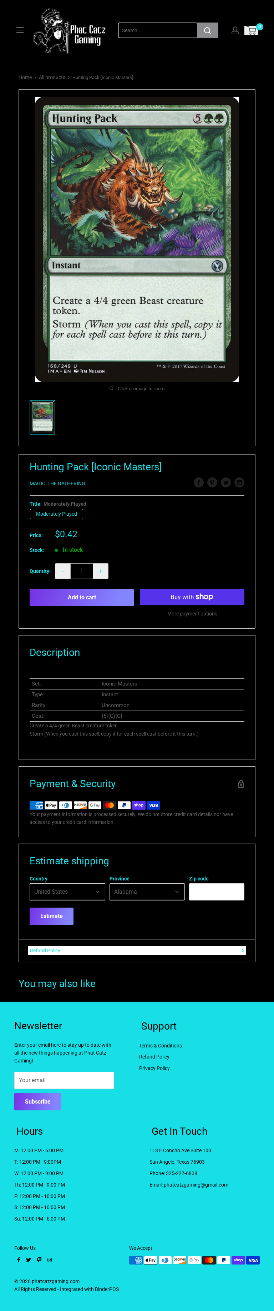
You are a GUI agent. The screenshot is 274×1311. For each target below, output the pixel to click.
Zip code (199, 878)
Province (120, 878)
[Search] (207, 30)
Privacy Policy (154, 1068)
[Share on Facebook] (199, 482)
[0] (251, 30)
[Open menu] (20, 30)
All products (52, 77)
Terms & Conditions (160, 1046)
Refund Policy (45, 950)
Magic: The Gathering (57, 483)
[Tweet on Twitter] (226, 482)
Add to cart (82, 597)
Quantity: (40, 571)
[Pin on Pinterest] (212, 482)
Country (38, 878)
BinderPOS (107, 1289)
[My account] (235, 30)
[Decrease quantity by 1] (62, 571)
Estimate (51, 916)
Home (25, 77)
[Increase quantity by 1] (100, 571)
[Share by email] (239, 482)
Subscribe (38, 1101)
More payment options (192, 614)
